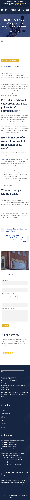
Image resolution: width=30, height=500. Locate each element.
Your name (5, 280)
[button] (27, 10)
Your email (4, 287)
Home (4, 27)
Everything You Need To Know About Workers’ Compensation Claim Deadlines (16, 239)
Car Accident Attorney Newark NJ (10, 449)
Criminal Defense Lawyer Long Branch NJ (12, 440)
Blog (2, 420)
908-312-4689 (19, 3)
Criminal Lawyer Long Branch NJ (10, 444)
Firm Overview (5, 414)
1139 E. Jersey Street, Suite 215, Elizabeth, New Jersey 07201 (13, 386)
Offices (3, 417)
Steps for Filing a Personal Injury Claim (16, 230)
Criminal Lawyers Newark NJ (9, 442)
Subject (4, 302)
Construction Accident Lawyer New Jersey (12, 453)
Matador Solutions (15, 497)
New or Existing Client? (8, 293)
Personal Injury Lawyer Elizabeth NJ (11, 464)
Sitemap (3, 427)
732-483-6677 (15, 383)
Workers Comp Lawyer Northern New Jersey (13, 451)
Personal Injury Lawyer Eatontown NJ (11, 462)
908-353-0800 (5, 389)
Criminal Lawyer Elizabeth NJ (9, 446)
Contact (3, 424)
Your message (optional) (8, 308)
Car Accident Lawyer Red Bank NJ (10, 455)
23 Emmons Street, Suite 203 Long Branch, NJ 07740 (9, 377)
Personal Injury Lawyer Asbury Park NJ (11, 459)
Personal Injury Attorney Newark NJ (11, 457)
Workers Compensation (18, 27)
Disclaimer (24, 497)
